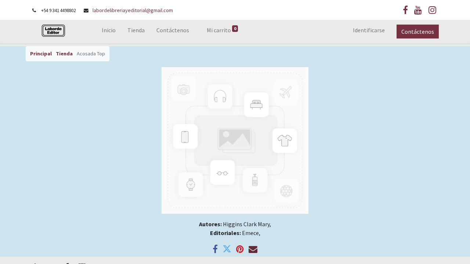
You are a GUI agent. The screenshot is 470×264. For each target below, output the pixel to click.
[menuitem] (109, 31)
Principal (41, 53)
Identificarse (369, 30)
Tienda (64, 53)
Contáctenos (417, 31)
